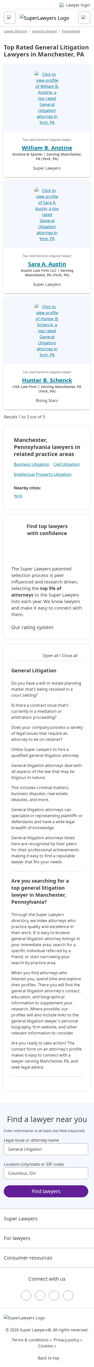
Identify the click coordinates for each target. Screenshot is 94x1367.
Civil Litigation (66, 464)
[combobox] (46, 1149)
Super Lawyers (21, 1218)
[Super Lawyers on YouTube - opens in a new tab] (54, 1295)
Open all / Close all (60, 655)
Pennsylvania (71, 31)
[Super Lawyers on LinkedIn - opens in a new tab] (68, 1295)
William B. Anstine (47, 147)
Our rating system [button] (32, 627)
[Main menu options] (10, 18)
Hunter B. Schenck (47, 380)
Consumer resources (28, 1257)
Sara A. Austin (47, 264)
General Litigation (44, 31)
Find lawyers (46, 1191)
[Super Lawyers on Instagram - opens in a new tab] (40, 1295)
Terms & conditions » (32, 1340)
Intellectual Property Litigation (42, 474)
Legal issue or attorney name (31, 1140)
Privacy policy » (68, 1340)
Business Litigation (31, 464)
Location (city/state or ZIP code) (34, 1164)
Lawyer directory (15, 31)
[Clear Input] (82, 1149)
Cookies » (47, 1346)
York (18, 496)
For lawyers (17, 1238)
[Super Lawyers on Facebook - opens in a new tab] (26, 1295)
